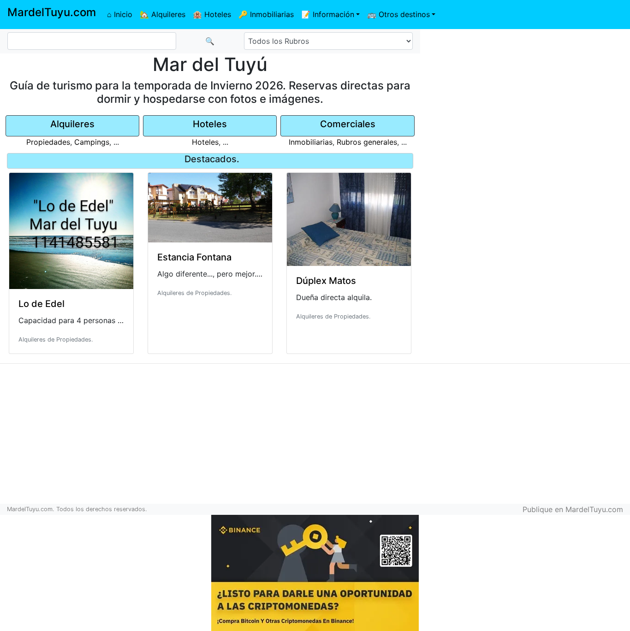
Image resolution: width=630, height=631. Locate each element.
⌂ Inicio (119, 14)
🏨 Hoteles (212, 14)
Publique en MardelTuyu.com (573, 509)
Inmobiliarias (311, 142)
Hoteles (205, 142)
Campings (91, 142)
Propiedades (48, 142)
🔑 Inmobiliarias (266, 14)
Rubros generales (367, 142)
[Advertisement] (525, 94)
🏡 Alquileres (162, 14)
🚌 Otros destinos (398, 14)
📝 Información (327, 14)
